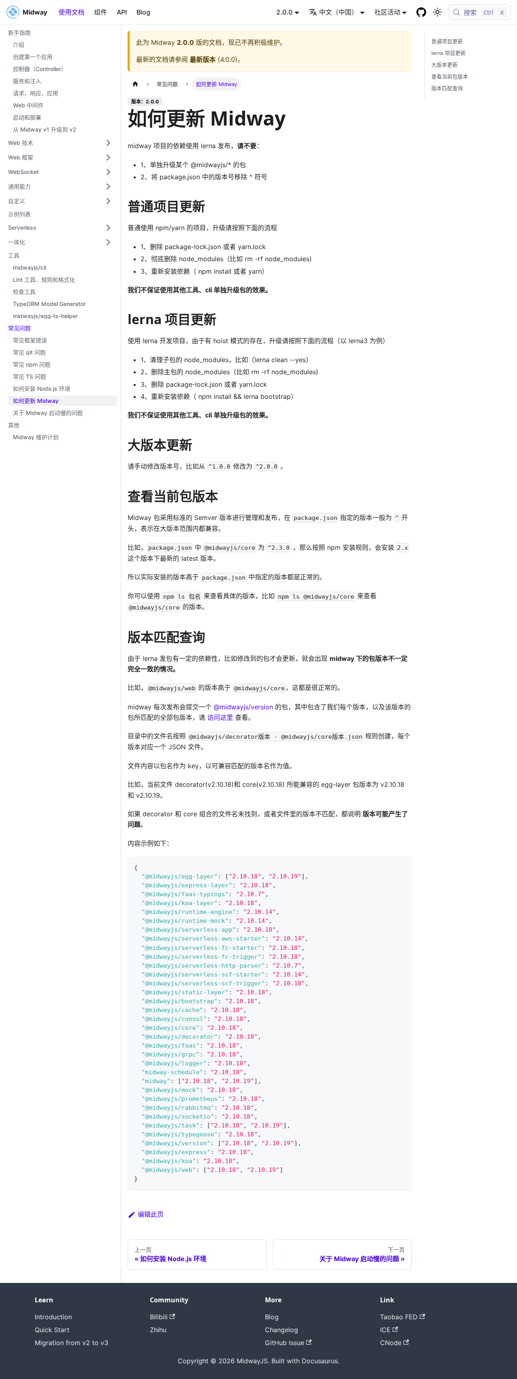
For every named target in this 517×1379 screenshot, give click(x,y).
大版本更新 (444, 65)
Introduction (53, 1317)
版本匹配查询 (447, 88)
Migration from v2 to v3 (71, 1343)
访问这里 (220, 717)
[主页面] (135, 84)
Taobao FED (399, 1317)
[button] (60, 142)
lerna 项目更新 (448, 53)
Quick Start (52, 1330)
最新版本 (203, 59)
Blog (143, 12)
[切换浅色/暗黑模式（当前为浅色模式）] (437, 12)
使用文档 (71, 12)
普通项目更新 (447, 41)
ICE (385, 1330)
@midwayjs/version (244, 707)
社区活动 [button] (387, 12)
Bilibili (159, 1317)
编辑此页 (151, 1214)
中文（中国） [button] (338, 12)
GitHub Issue (284, 1343)
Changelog (281, 1330)
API (122, 12)
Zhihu (158, 1330)
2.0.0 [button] (284, 12)
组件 (100, 12)
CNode (390, 1343)
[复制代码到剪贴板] (401, 866)
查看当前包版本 (449, 76)
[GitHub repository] (421, 12)
